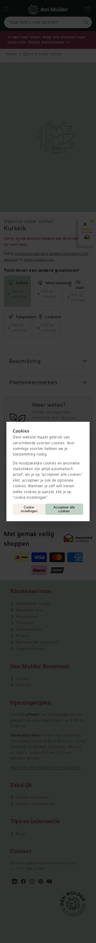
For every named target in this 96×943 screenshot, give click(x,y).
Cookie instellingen (29, 509)
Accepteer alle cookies (64, 509)
